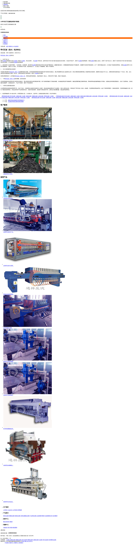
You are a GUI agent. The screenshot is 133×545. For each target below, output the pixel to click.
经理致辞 (19, 510)
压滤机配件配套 (41, 515)
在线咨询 (5, 4)
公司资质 (15, 510)
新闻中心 (5, 38)
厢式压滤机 (6, 515)
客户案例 (10, 521)
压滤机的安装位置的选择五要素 (16, 101)
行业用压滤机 (33, 515)
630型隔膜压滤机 (7, 327)
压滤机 (8, 539)
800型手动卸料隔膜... (8, 361)
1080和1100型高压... (8, 198)
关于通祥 (5, 36)
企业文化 (10, 510)
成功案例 (55, 515)
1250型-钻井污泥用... (8, 265)
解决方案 (5, 521)
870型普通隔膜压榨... (8, 428)
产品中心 (5, 39)
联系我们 (5, 43)
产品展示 (7, 542)
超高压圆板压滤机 (25, 515)
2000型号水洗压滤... (8, 501)
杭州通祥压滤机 (52, 539)
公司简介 (5, 510)
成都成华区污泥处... (8, 173)
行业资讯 (16, 46)
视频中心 (5, 42)
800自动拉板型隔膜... (8, 294)
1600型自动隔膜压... (8, 465)
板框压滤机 (18, 515)
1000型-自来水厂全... (8, 232)
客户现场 (10, 527)
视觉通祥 (15, 527)
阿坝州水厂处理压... (8, 140)
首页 (4, 35)
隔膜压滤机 (12, 515)
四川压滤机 (24, 539)
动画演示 (5, 527)
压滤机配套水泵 (49, 515)
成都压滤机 (13, 539)
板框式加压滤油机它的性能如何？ (16, 100)
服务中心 (5, 40)
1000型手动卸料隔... (8, 395)
